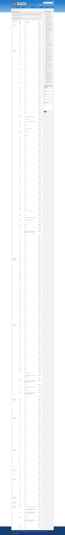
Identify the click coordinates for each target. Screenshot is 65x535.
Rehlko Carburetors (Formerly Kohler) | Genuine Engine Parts (49, 21)
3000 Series (15, 19)
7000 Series (19, 19)
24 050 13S (39, 25)
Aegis (13, 18)
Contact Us (51, 7)
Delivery (17, 531)
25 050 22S (39, 50)
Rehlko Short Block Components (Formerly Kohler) (49, 67)
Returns (13, 531)
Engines (20, 7)
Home (13, 9)
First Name (45, 91)
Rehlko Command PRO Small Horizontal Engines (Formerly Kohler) (49, 76)
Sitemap (46, 531)
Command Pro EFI (20, 18)
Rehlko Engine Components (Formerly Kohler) (49, 40)
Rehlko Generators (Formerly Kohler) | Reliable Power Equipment (49, 81)
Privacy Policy (41, 531)
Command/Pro (16, 18)
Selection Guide (37, 7)
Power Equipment (28, 7)
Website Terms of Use (34, 531)
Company (45, 88)
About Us (44, 7)
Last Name (45, 94)
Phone (45, 99)
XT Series (37, 18)
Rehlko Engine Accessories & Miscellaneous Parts (48, 37)
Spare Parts (14, 7)
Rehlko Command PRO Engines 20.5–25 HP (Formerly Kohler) (49, 73)
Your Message (46, 102)
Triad (35, 18)
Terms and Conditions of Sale (24, 531)
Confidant (25, 18)
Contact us (39, 43)
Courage (28, 18)
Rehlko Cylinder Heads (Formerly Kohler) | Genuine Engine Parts (49, 28)
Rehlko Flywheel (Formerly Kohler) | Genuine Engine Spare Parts (49, 46)
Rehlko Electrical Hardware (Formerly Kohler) (48, 34)
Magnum (33, 18)
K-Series (30, 18)
